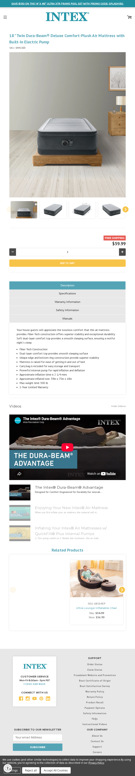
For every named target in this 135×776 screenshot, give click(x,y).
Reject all (31, 770)
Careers (97, 752)
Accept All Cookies (56, 770)
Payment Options (95, 707)
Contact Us (97, 741)
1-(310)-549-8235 (35, 684)
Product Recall (95, 702)
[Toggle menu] (5, 16)
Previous (9, 209)
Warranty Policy (94, 691)
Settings (12, 770)
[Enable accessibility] (8, 768)
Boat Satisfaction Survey (95, 686)
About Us (97, 735)
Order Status (94, 664)
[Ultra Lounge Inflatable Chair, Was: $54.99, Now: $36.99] (96, 578)
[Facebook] (21, 698)
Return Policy (95, 697)
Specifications (67, 293)
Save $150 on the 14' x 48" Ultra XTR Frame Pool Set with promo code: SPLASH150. (67, 3)
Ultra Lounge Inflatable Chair (96, 608)
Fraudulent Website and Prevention (95, 675)
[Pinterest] (41, 698)
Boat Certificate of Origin (95, 680)
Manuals (67, 318)
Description (67, 285)
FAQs (95, 718)
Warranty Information (67, 302)
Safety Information (67, 310)
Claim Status (94, 669)
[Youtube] (34, 698)
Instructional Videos (94, 724)
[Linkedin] (48, 698)
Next (125, 209)
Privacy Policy (96, 762)
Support (97, 746)
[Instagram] (28, 698)
